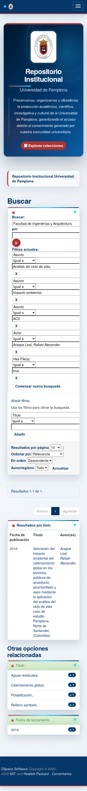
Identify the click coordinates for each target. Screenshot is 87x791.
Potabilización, (22, 695)
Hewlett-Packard (36, 773)
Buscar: (18, 217)
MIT (13, 773)
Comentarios (62, 773)
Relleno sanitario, (24, 704)
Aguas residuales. (24, 675)
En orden (18, 460)
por (15, 228)
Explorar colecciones (45, 145)
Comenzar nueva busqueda (37, 386)
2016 (15, 729)
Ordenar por (21, 453)
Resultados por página (30, 447)
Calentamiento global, (27, 685)
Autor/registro (22, 467)
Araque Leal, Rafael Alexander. (68, 555)
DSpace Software (14, 768)
